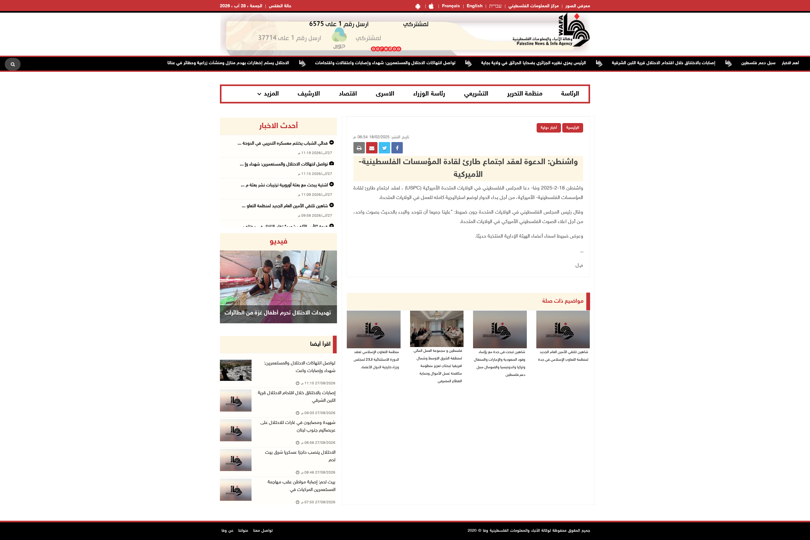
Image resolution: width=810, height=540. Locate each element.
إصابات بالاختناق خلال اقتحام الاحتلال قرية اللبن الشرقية (679, 63)
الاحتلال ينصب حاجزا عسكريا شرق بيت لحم (300, 456)
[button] (229, 278)
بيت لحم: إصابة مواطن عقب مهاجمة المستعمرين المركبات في (301, 486)
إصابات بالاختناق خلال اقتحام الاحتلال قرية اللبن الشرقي (296, 396)
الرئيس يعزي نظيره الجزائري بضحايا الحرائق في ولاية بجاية (549, 63)
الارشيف (309, 94)
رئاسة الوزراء (429, 94)
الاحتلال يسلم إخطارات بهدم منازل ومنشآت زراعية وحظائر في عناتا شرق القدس (232, 63)
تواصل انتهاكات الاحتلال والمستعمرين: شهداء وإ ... (284, 164)
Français (451, 6)
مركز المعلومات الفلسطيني (533, 6)
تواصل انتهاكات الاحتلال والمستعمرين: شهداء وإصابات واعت (299, 367)
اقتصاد (348, 94)
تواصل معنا (263, 530)
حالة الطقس (280, 6)
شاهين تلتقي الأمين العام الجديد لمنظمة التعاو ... (285, 206)
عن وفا (227, 530)
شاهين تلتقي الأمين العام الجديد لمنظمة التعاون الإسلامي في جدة (563, 356)
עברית (495, 6)
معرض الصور (577, 6)
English (475, 6)
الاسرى (385, 94)
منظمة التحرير (525, 94)
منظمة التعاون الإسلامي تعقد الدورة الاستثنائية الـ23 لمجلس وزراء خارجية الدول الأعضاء (376, 359)
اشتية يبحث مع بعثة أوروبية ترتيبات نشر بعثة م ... (284, 185)
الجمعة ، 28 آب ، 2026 (241, 6)
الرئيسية (572, 128)
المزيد (271, 94)
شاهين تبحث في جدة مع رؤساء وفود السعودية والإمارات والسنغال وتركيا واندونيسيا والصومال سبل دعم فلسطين (499, 363)
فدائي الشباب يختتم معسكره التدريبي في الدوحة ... (283, 143)
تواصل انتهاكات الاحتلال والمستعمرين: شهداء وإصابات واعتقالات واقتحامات (401, 63)
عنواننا (243, 530)
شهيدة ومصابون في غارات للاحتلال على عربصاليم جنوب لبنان (297, 426)
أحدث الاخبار (278, 126)
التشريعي (476, 94)
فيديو (279, 241)
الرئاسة (570, 94)
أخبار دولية (549, 128)
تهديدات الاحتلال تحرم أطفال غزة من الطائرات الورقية (278, 321)
